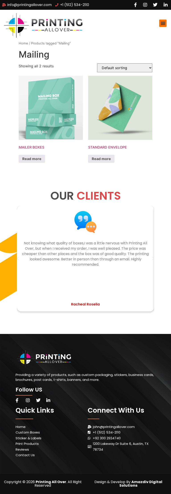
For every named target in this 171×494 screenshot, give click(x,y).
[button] (163, 23)
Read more (31, 159)
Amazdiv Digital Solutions (140, 483)
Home (23, 43)
